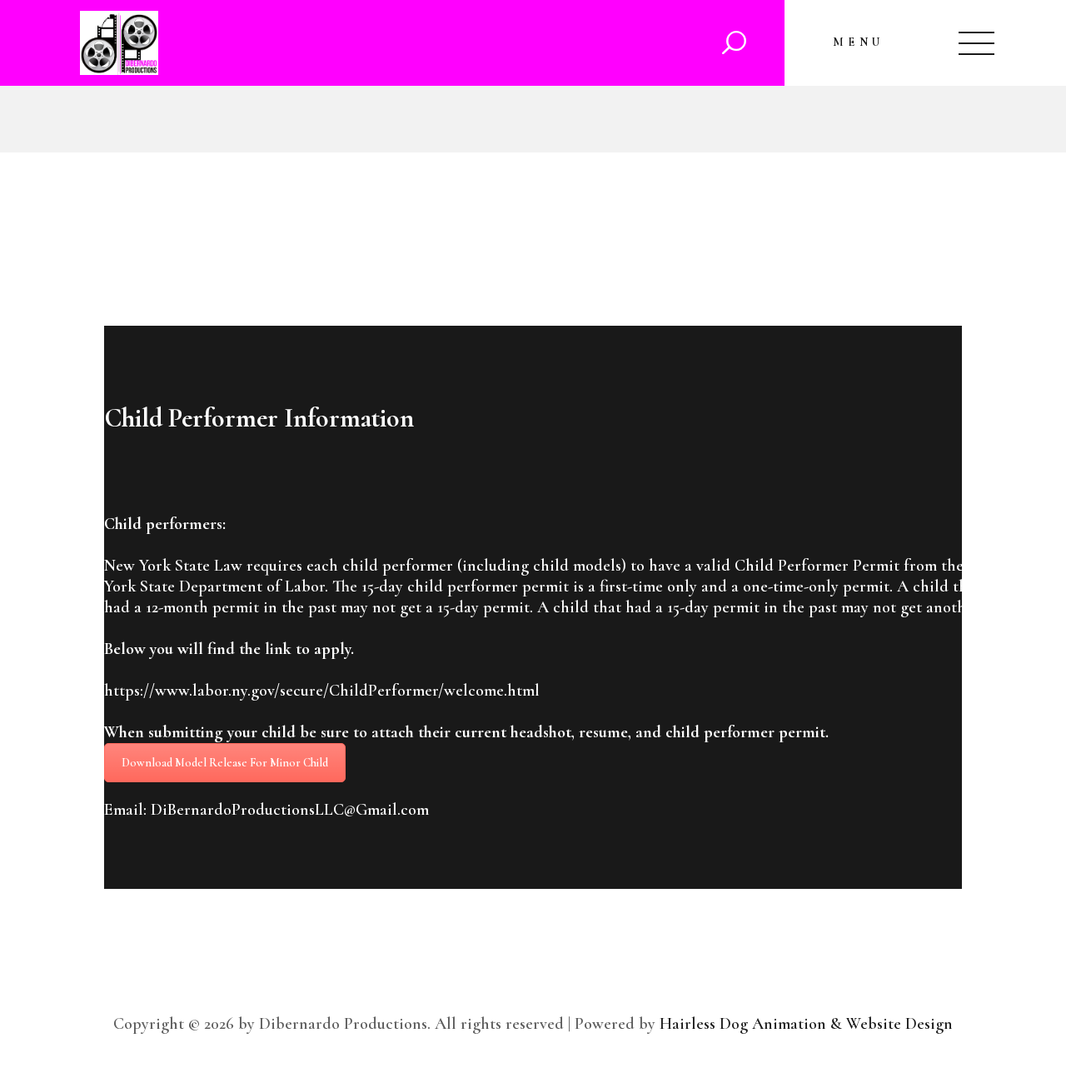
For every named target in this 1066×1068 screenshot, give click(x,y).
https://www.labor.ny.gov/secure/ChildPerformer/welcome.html (322, 691)
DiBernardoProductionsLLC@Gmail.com (290, 810)
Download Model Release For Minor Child (225, 763)
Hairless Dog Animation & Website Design (806, 1024)
